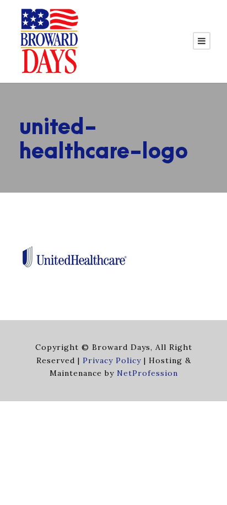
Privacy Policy (112, 360)
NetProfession (147, 373)
